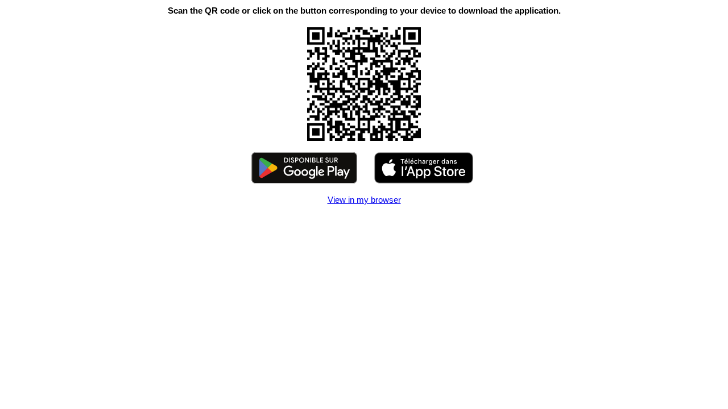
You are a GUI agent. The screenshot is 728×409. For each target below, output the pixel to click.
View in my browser (364, 199)
